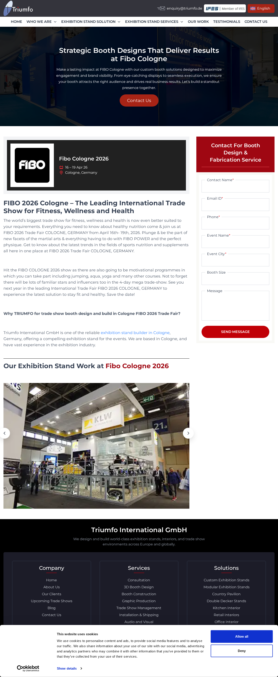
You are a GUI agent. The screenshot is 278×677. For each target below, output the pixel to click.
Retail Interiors (226, 615)
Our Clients (51, 594)
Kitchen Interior (226, 608)
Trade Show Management (138, 608)
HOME (16, 22)
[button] (188, 433)
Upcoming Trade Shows (51, 601)
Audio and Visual (138, 622)
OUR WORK (198, 22)
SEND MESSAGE (235, 332)
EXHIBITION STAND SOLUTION (88, 22)
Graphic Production (139, 601)
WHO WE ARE (39, 22)
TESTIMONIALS (226, 22)
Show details (67, 668)
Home (51, 580)
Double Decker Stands (226, 601)
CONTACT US (256, 22)
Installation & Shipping (139, 615)
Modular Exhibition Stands (227, 587)
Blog (52, 608)
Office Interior (226, 622)
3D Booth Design (139, 587)
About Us (51, 587)
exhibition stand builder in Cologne (135, 332)
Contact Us (139, 100)
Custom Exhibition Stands (226, 580)
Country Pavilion (226, 594)
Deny (242, 650)
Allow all (241, 636)
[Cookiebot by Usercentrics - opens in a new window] (28, 668)
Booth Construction (139, 594)
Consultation (139, 580)
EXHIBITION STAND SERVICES (151, 22)
